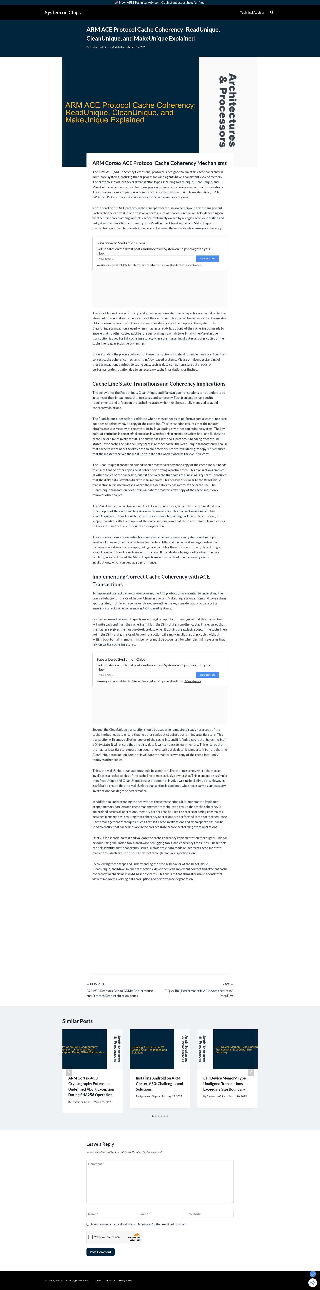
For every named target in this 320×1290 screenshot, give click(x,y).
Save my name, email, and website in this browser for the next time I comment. (139, 1224)
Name (93, 1214)
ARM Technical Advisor (143, 2)
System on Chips (99, 47)
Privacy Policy (124, 1280)
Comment (96, 1164)
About (99, 1280)
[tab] (153, 1116)
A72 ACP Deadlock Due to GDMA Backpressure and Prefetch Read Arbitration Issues (119, 990)
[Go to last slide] (69, 1071)
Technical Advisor (252, 12)
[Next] (251, 1071)
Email (143, 1214)
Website (195, 1214)
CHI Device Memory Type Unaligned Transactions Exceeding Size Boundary (224, 1083)
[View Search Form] (271, 12)
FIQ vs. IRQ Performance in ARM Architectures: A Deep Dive (199, 990)
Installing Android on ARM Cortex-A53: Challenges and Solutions (159, 1083)
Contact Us (109, 1280)
